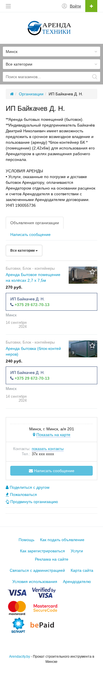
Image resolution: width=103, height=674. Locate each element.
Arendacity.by (19, 657)
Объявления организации (34, 222)
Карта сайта (82, 570)
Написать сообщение (30, 234)
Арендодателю (77, 581)
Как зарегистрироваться (42, 551)
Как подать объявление (62, 539)
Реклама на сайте (51, 559)
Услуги (77, 551)
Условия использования (34, 581)
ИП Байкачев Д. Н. (27, 299)
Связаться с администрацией (37, 570)
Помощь (26, 539)
